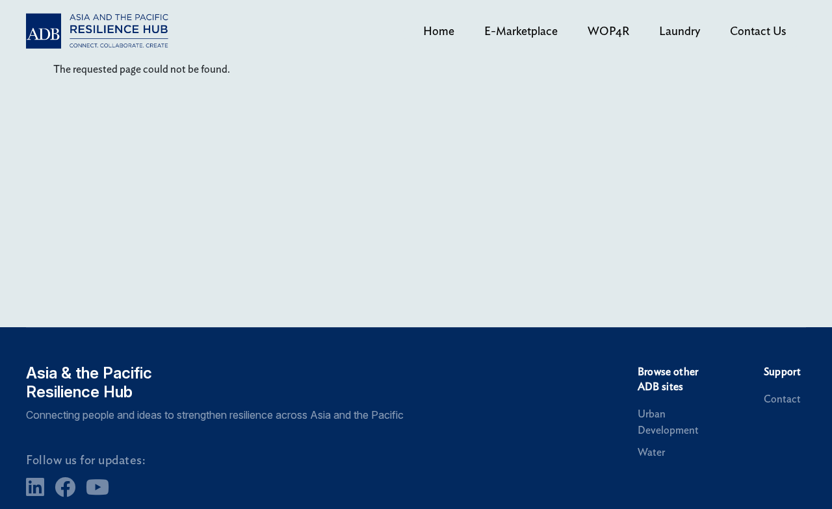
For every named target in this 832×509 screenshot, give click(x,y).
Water (651, 452)
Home (438, 31)
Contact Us (758, 31)
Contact (782, 399)
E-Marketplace (521, 31)
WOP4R (608, 31)
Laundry (679, 31)
